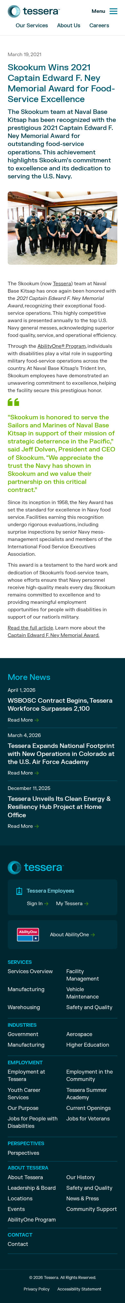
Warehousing (24, 1007)
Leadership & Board (32, 1188)
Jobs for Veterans (88, 1119)
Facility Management (82, 975)
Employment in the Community (89, 1076)
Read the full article (30, 628)
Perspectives (23, 1153)
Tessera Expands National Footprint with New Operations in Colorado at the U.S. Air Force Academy (61, 754)
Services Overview (30, 971)
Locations (20, 1199)
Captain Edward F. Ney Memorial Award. (53, 635)
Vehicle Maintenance (82, 993)
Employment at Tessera (26, 1076)
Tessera (62, 284)
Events (16, 1209)
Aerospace (79, 1034)
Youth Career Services (24, 1094)
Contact (18, 1244)
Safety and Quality (89, 1007)
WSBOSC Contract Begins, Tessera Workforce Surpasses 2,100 (60, 705)
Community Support (91, 1209)
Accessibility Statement (79, 1289)
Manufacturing (26, 989)
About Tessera (25, 1177)
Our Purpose (23, 1108)
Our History (80, 1177)
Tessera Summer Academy (86, 1094)
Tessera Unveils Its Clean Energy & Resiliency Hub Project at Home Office (59, 807)
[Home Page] (34, 11)
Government (23, 1034)
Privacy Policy (37, 1289)
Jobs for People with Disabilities (33, 1122)
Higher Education (87, 1045)
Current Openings (88, 1108)
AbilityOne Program (32, 1220)
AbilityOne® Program (62, 346)
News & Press (82, 1199)
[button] (37, 903)
